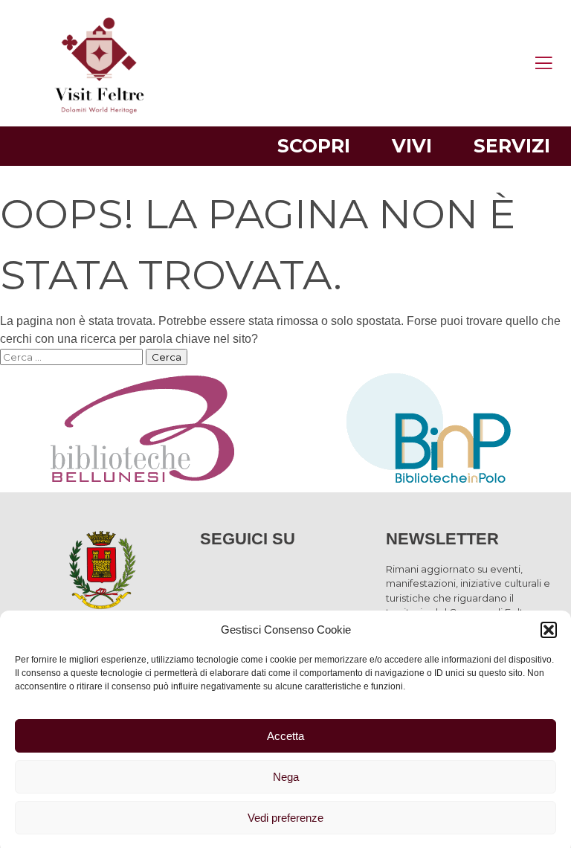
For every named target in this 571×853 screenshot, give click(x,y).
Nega (286, 776)
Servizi (512, 146)
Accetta (285, 736)
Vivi (412, 146)
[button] (548, 629)
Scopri (313, 146)
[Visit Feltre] (99, 255)
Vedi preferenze (285, 817)
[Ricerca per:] (73, 356)
